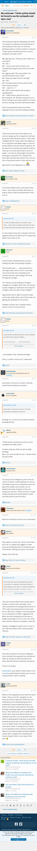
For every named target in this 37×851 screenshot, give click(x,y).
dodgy (8, 643)
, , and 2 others (17, 244)
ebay (7, 673)
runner (8, 122)
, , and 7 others (15, 171)
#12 (35, 538)
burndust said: (7, 218)
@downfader (6, 671)
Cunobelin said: (7, 330)
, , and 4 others (15, 560)
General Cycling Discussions (12, 767)
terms (22, 27)
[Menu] (2, 5)
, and (14, 744)
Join (7, 2)
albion (8, 430)
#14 (35, 649)
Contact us (6, 817)
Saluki (8, 566)
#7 (35, 378)
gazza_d (9, 531)
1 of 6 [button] (13, 25)
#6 (35, 325)
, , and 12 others (19, 116)
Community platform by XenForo (16, 829)
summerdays (10, 469)
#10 (35, 475)
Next (18, 25)
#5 (35, 256)
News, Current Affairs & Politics (22, 2)
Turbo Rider (10, 393)
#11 (35, 515)
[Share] (32, 37)
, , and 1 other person (17, 637)
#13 (35, 573)
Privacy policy (27, 817)
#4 (35, 213)
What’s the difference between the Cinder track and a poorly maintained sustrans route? (19, 774)
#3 (35, 183)
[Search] (35, 5)
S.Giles (8, 207)
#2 (35, 128)
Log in (4, 815)
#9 (35, 437)
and (12, 201)
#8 (35, 400)
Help (4, 819)
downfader (5, 22)
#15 (35, 690)
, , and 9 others (14, 525)
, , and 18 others (19, 313)
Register (11, 815)
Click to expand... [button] (19, 346)
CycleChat (19, 815)
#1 (35, 37)
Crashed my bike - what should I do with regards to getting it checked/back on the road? (20, 762)
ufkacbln (9, 250)
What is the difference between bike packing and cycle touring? (19, 795)
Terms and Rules (16, 817)
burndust (9, 177)
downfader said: (7, 578)
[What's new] (31, 5)
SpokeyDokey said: (8, 405)
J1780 (8, 684)
